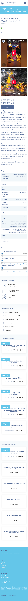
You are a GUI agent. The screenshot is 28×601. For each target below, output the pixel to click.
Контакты (3, 569)
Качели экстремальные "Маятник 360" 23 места (14, 452)
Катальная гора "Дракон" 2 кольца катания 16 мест (14, 393)
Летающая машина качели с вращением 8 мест (14, 426)
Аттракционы (4, 564)
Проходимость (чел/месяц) (8, 251)
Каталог (10, 8)
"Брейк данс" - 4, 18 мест (14, 499)
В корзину (8, 107)
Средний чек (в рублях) (7, 258)
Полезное (3, 565)
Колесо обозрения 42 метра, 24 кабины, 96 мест (14, 532)
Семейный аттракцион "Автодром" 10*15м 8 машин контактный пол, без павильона (14, 410)
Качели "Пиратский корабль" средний (14, 361)
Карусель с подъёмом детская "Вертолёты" (14, 468)
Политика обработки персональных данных (10, 593)
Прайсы (3, 567)
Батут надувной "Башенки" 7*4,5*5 (14, 483)
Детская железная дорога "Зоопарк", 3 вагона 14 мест (14, 377)
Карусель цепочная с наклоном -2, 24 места (14, 345)
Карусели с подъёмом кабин (11, 10)
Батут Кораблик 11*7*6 (14, 515)
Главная (4, 8)
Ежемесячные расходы (7, 265)
